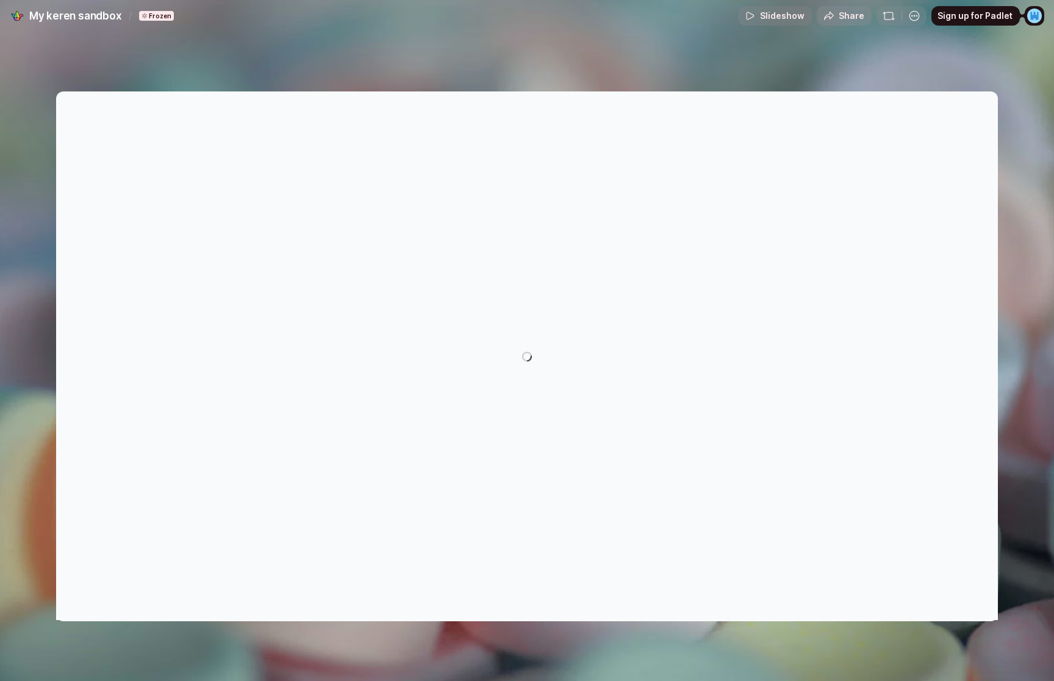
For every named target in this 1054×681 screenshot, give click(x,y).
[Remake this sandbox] (889, 16)
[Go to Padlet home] (17, 16)
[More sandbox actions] (914, 16)
